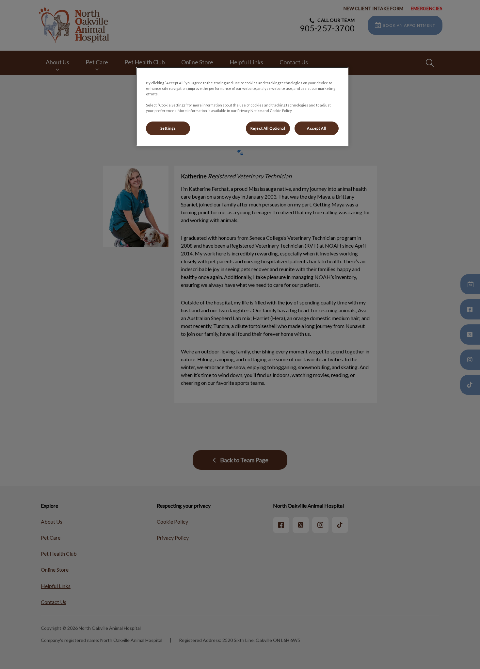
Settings (168, 128)
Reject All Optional (267, 128)
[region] (242, 106)
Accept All (316, 128)
